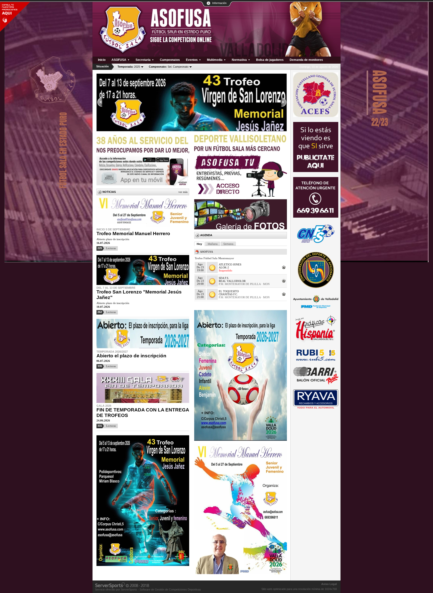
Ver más (182, 191)
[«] (99, 102)
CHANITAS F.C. (228, 294)
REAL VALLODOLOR (232, 280)
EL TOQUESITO (229, 291)
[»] (284, 102)
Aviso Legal (329, 583)
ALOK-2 (224, 267)
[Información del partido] (284, 268)
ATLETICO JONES (230, 264)
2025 (129, 66)
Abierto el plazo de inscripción (131, 355)
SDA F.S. (224, 277)
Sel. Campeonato (168, 66)
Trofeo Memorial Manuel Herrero (133, 233)
